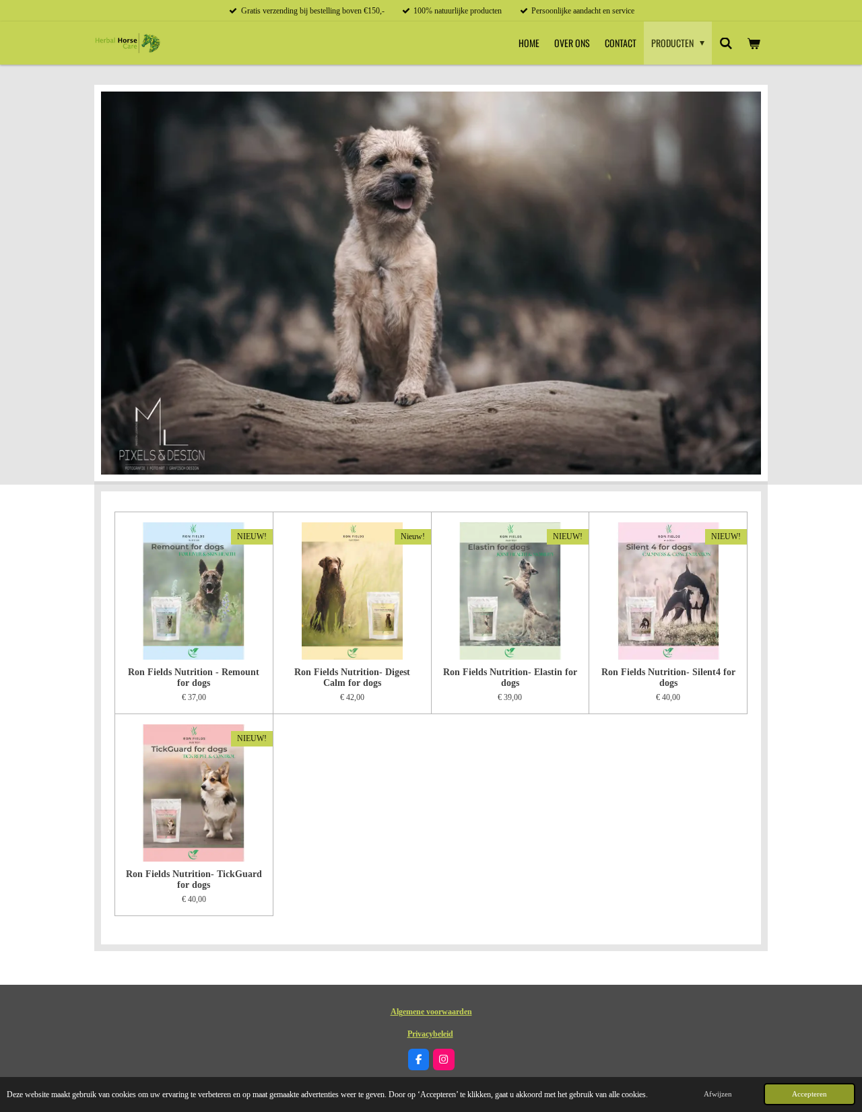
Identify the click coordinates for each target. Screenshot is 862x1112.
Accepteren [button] (809, 1094)
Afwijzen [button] (718, 1094)
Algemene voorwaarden (431, 1011)
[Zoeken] (726, 43)
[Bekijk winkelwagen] (753, 43)
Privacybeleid (430, 1034)
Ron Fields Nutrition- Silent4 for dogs (668, 677)
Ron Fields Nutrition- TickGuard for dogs (194, 879)
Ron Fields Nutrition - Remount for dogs (193, 677)
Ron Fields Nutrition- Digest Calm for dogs (352, 677)
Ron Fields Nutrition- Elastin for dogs (510, 677)
